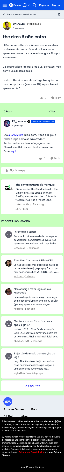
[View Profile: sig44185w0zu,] (8, 356)
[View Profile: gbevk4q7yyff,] (8, 323)
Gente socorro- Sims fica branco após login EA (34, 323)
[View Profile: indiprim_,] (8, 263)
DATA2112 (19, 23)
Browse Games (13, 409)
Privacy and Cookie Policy (31, 452)
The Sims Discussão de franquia (21, 14)
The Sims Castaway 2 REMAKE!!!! (33, 260)
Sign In (56, 5)
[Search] (34, 5)
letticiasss (19, 248)
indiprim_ (19, 276)
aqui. (14, 151)
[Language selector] (26, 5)
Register (44, 5)
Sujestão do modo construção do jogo (34, 355)
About (25, 416)
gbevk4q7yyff (21, 341)
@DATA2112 (15, 135)
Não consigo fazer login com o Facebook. (32, 290)
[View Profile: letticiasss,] (8, 234)
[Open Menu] (59, 14)
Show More (34, 385)
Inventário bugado (25, 232)
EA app (36, 409)
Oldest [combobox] (54, 111)
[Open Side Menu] (4, 5)
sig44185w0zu (22, 373)
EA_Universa (19, 121)
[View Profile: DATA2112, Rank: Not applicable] (7, 25)
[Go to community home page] (15, 5)
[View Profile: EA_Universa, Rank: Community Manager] (7, 123)
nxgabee (18, 308)
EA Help (8, 416)
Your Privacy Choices (32, 467)
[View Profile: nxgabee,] (8, 291)
